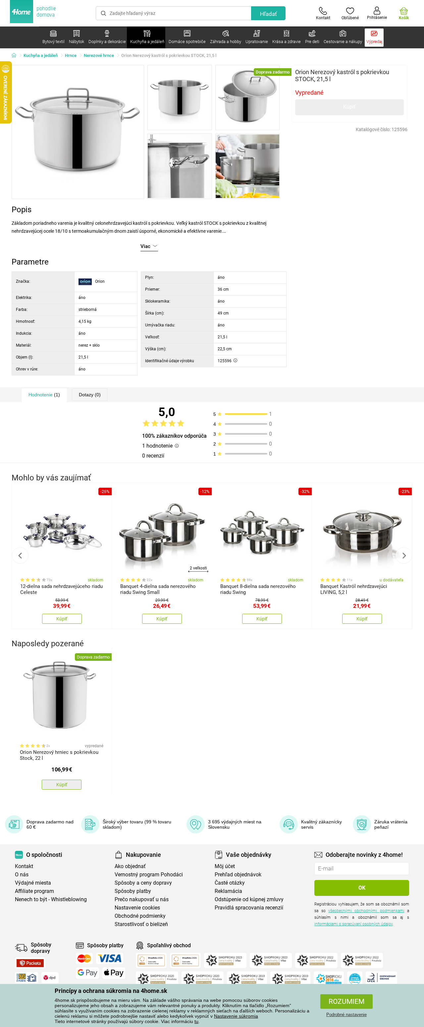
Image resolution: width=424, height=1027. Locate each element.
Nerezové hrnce (99, 55)
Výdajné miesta (33, 882)
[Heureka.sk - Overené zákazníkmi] (354, 979)
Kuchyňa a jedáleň (41, 55)
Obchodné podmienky (140, 915)
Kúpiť (349, 107)
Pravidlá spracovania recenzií (249, 907)
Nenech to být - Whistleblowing (51, 899)
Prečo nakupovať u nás (142, 899)
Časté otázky (230, 882)
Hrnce (71, 55)
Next (404, 555)
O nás (21, 874)
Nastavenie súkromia (236, 1016)
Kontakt (24, 866)
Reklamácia (228, 891)
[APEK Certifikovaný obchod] (381, 979)
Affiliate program (34, 891)
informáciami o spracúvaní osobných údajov (353, 924)
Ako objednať (130, 866)
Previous (20, 555)
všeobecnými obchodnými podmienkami (366, 910)
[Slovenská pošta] (26, 977)
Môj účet (225, 866)
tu (196, 1021)
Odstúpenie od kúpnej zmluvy (249, 899)
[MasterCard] (84, 958)
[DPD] (50, 977)
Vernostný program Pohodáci (149, 874)
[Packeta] (30, 963)
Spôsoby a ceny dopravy (143, 882)
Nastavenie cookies (137, 907)
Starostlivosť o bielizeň (141, 924)
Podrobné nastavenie (346, 1014)
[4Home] (16, 56)
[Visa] (109, 958)
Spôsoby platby (133, 891)
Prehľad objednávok (238, 874)
